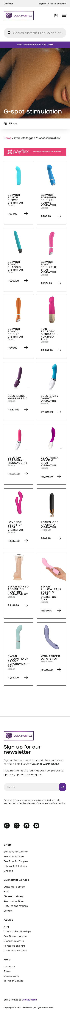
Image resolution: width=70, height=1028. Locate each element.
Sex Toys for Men (14, 856)
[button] (64, 15)
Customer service (14, 886)
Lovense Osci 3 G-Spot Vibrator (15, 526)
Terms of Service (14, 980)
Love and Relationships (17, 931)
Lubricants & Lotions (15, 866)
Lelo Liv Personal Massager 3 (18, 460)
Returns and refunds (16, 906)
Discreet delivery (14, 896)
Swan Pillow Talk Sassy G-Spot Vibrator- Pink (51, 593)
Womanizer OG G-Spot (50, 657)
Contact (8, 910)
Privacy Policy (11, 976)
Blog (6, 926)
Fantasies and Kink (14, 945)
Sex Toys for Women (16, 851)
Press (7, 971)
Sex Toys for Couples (16, 861)
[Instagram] (7, 825)
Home (8, 138)
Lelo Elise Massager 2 (18, 397)
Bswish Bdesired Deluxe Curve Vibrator (48, 200)
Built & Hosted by (20, 999)
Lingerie (8, 870)
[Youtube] (36, 825)
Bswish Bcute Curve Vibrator (15, 198)
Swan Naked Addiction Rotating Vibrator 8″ (18, 590)
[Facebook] (26, 825)
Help (6, 891)
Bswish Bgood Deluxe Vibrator (15, 332)
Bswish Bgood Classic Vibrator (15, 265)
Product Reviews (14, 941)
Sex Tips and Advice (15, 936)
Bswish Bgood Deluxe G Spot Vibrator (48, 267)
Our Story (9, 966)
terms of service (37, 803)
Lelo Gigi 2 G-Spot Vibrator (50, 398)
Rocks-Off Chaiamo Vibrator (50, 525)
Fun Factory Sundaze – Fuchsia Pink (49, 334)
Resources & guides (15, 950)
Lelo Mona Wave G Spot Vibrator (50, 461)
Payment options (14, 901)
